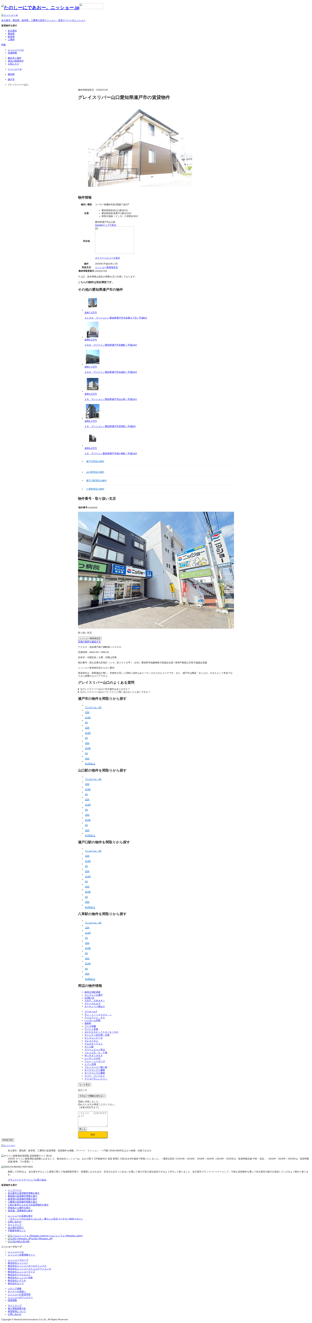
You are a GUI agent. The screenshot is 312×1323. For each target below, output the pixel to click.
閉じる (82, 1129)
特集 (3, 44)
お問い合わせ (14, 1314)
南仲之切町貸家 (92, 992)
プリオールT (90, 1011)
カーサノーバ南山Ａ (94, 1006)
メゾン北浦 (90, 1064)
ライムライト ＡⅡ (94, 1017)
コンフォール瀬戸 (93, 995)
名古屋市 (12, 30)
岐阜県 (11, 36)
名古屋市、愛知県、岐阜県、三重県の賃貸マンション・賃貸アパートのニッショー (43, 20)
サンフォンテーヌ (93, 1038)
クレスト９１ (91, 1040)
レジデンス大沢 (92, 1058)
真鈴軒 (87, 1023)
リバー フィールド (94, 1076)
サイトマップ (14, 1305)
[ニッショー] (8, 1145)
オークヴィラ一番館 (94, 1070)
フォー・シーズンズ (94, 1061)
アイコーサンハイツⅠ (95, 1078)
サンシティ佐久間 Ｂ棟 (97, 1035)
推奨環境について (17, 1311)
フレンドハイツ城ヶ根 (95, 1067)
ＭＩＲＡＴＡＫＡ (93, 1055)
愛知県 (11, 33)
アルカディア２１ (93, 1043)
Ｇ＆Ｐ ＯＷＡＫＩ (94, 1000)
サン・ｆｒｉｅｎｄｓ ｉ (98, 1014)
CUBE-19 (89, 998)
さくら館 (89, 1046)
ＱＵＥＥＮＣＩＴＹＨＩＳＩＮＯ (101, 1032)
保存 (93, 1134)
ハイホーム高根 (92, 1020)
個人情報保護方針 (17, 1308)
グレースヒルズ (92, 1003)
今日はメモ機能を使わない (92, 1096)
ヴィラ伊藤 (90, 1026)
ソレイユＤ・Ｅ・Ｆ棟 (95, 1052)
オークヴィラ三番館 (94, 1073)
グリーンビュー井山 (94, 1049)
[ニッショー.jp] (52, 7)
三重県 (11, 39)
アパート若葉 (91, 1029)
